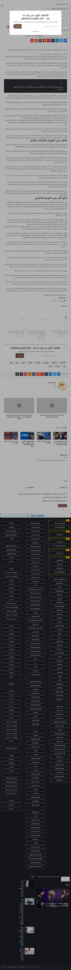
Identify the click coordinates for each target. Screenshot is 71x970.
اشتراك (17, 26)
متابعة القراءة (35, 31)
